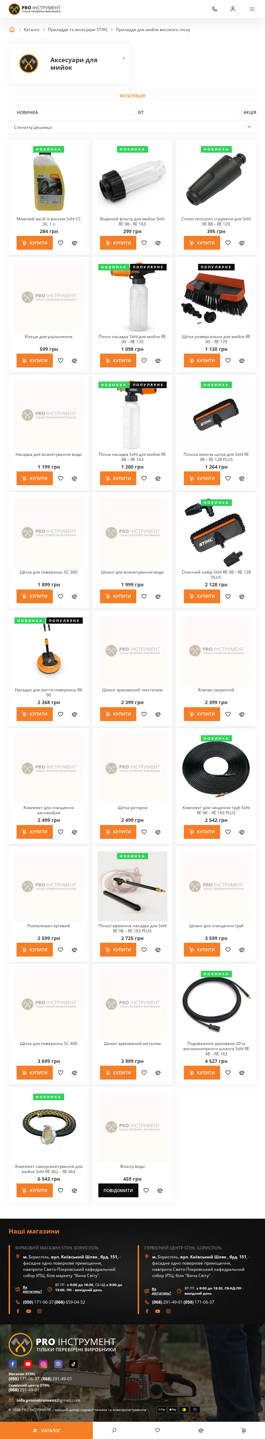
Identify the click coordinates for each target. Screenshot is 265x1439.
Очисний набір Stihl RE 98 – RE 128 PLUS (216, 574)
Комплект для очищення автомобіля (48, 810)
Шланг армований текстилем (132, 690)
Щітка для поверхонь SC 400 (48, 1043)
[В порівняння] (74, 243)
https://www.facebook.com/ (18, 1311)
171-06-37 (38, 1302)
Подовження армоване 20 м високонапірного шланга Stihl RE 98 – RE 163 (216, 1048)
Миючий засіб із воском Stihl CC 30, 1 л (49, 221)
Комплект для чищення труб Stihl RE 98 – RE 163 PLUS (216, 810)
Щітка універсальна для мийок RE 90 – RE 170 (216, 339)
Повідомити (118, 1190)
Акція (250, 112)
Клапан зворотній (216, 690)
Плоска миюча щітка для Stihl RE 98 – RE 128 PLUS (216, 456)
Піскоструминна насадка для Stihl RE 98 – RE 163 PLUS (132, 928)
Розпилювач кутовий (48, 926)
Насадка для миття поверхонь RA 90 (48, 692)
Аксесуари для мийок (69, 64)
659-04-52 (70, 1302)
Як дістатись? (32, 1289)
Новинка (27, 112)
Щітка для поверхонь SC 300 (48, 572)
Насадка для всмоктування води (49, 454)
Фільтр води (132, 1166)
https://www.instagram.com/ (39, 1311)
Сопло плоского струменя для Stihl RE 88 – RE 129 (216, 221)
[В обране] (60, 243)
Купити (39, 243)
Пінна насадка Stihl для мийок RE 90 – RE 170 (132, 339)
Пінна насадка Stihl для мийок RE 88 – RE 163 (132, 456)
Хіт (141, 112)
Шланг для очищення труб (216, 926)
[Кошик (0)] (243, 1430)
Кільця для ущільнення (48, 336)
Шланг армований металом (132, 1043)
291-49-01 (167, 1302)
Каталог (50, 1430)
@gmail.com (48, 1400)
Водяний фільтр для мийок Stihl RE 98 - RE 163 (132, 221)
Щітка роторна (132, 807)
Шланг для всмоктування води (132, 572)
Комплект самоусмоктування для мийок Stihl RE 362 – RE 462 (48, 1168)
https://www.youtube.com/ (28, 1311)
